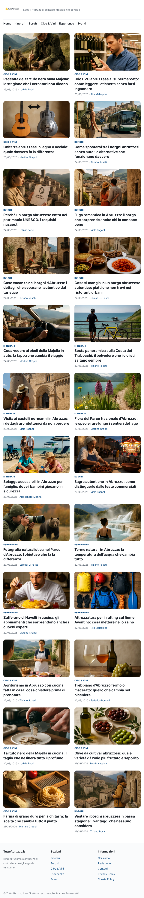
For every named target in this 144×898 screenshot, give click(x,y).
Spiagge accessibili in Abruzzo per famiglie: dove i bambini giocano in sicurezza (33, 486)
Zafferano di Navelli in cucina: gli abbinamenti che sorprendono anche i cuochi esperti (36, 622)
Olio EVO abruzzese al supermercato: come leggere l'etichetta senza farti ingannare (106, 84)
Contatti (103, 868)
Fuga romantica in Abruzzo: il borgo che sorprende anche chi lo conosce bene (105, 220)
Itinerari (20, 23)
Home (7, 23)
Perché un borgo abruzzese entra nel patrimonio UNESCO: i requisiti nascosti (35, 220)
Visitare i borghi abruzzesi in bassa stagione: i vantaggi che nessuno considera (104, 821)
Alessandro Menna (30, 496)
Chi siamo (104, 858)
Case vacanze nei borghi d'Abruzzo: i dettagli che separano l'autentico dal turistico (35, 288)
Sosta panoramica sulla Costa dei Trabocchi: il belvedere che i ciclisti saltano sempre (104, 355)
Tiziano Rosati (99, 162)
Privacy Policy (106, 874)
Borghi (33, 23)
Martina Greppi (28, 157)
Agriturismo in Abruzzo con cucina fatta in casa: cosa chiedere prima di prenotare (34, 690)
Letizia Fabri (27, 89)
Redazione (104, 863)
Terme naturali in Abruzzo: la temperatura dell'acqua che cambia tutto (104, 554)
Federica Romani (100, 700)
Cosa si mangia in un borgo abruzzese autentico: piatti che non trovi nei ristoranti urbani (107, 288)
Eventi (81, 23)
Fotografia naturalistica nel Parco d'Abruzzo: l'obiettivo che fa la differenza (32, 554)
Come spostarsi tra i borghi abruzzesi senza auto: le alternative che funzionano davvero (106, 152)
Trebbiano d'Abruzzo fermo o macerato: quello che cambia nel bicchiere (102, 690)
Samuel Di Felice (100, 297)
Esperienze (66, 23)
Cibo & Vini (48, 23)
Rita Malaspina (99, 94)
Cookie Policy (106, 879)
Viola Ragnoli (98, 230)
